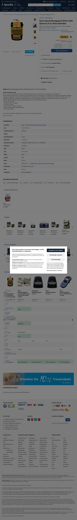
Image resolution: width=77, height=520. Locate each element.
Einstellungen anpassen (56, 255)
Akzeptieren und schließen (56, 250)
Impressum (59, 270)
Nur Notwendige (55, 259)
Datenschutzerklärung (52, 270)
